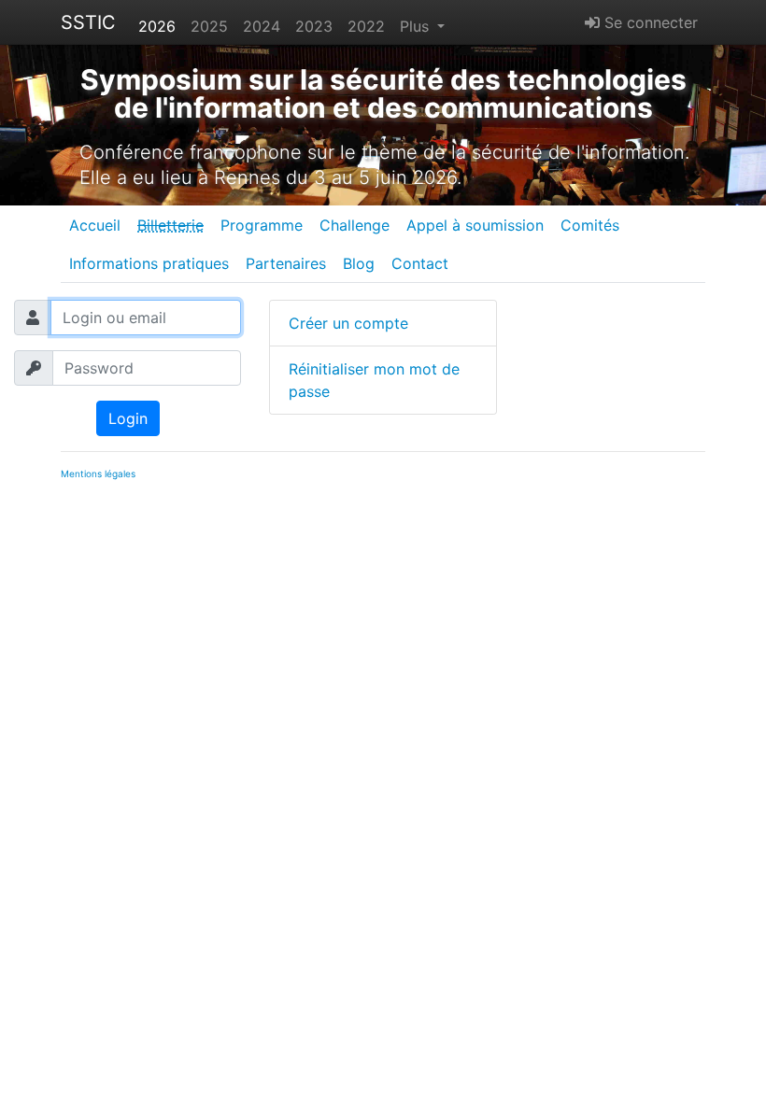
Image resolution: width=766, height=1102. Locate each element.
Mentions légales (98, 473)
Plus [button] (416, 26)
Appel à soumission (475, 225)
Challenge (354, 225)
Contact (419, 263)
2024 (261, 26)
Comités (589, 225)
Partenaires (286, 263)
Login (128, 418)
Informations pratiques (149, 263)
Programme (261, 225)
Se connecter (649, 22)
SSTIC (88, 22)
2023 (314, 26)
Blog (359, 263)
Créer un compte (348, 323)
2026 (157, 26)
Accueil (95, 225)
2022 (366, 26)
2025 (209, 26)
